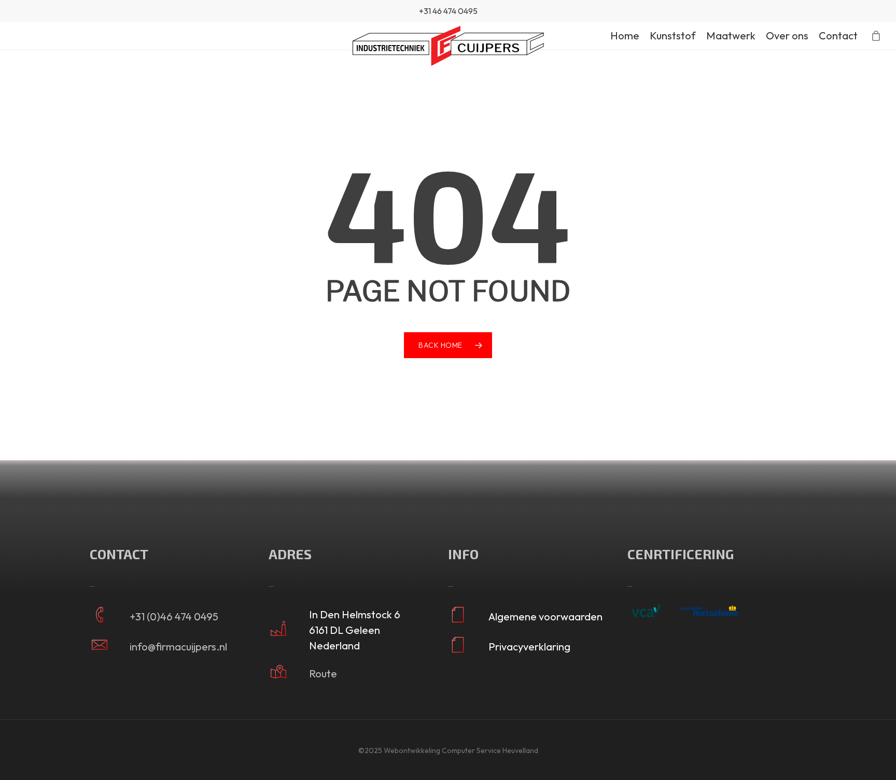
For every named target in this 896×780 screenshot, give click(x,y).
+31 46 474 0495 (448, 11)
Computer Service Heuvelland (490, 750)
